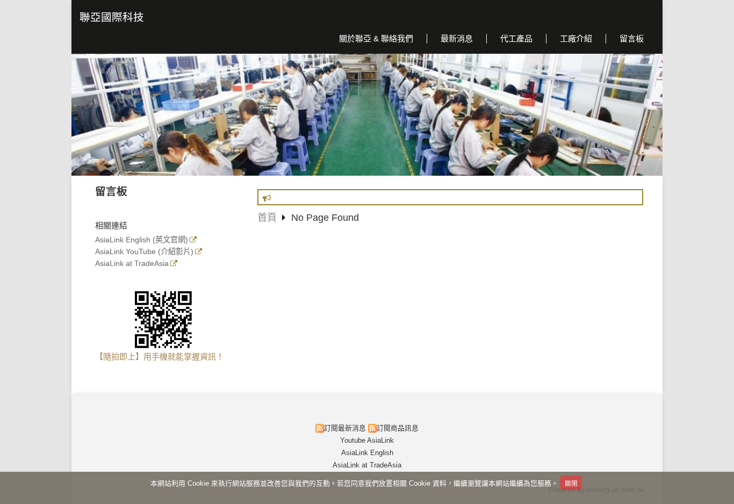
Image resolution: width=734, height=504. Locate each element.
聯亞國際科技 (112, 17)
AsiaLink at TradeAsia (132, 264)
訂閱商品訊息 (398, 428)
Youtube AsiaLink (367, 440)
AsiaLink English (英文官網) (141, 240)
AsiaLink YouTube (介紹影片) (144, 252)
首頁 (267, 217)
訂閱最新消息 (345, 428)
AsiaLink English (367, 453)
